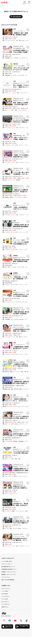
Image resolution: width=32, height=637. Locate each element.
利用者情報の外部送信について (8, 569)
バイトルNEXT (4, 591)
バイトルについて (5, 577)
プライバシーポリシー (6, 564)
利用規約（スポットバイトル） (8, 572)
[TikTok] (26, 620)
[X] (20, 620)
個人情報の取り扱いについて (8, 566)
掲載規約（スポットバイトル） (8, 574)
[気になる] (27, 29)
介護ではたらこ (5, 607)
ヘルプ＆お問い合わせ (6, 561)
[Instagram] (3, 620)
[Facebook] (9, 620)
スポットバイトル (5, 588)
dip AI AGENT (4, 593)
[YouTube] (15, 620)
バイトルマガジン (5, 596)
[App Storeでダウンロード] (7, 626)
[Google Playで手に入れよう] (22, 626)
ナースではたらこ (5, 604)
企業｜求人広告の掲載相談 (7, 579)
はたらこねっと (5, 601)
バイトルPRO (4, 599)
